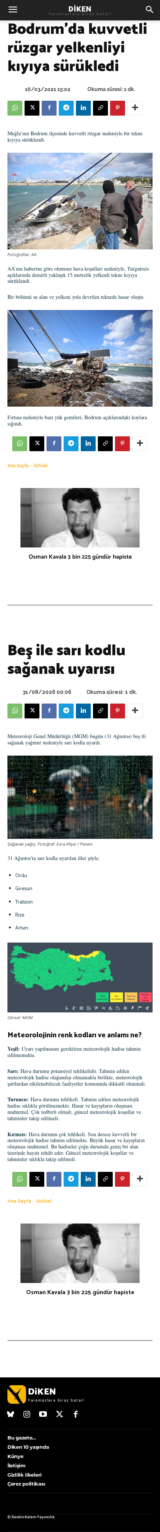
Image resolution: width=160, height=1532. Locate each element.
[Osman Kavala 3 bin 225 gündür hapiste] (80, 517)
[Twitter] (59, 1415)
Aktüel (40, 465)
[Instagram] (27, 1415)
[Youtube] (43, 1415)
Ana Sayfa (18, 465)
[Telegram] (66, 108)
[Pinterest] (117, 108)
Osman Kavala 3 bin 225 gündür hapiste (80, 557)
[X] (32, 108)
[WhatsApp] (14, 108)
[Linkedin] (83, 108)
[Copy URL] (100, 108)
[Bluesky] (10, 1415)
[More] (135, 108)
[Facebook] (49, 108)
